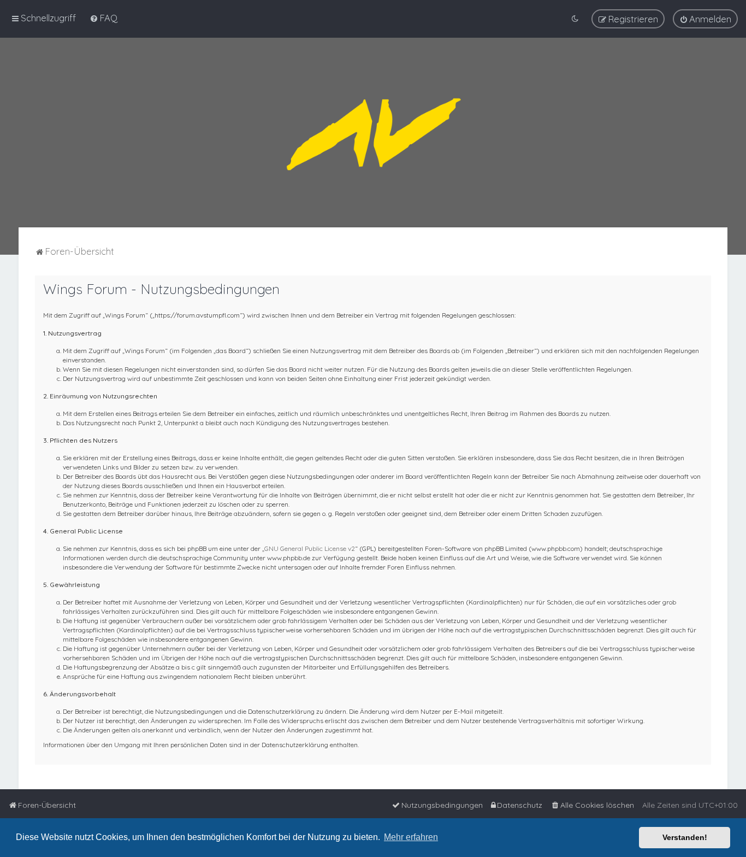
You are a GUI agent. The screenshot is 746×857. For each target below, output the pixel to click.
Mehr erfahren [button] (411, 837)
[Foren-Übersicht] (373, 132)
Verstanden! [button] (684, 837)
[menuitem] (103, 17)
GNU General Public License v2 (309, 548)
